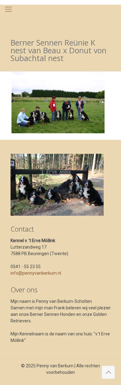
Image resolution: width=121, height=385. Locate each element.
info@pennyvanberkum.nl (36, 273)
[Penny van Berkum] (60, 17)
